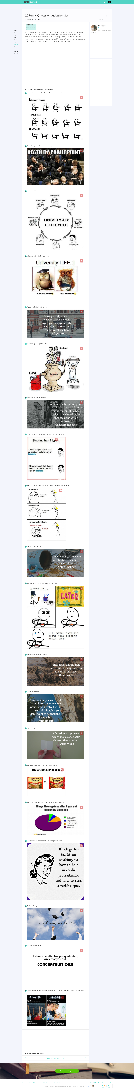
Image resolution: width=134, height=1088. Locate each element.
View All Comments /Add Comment (55, 1058)
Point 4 (15, 30)
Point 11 (16, 46)
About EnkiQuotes (45, 1083)
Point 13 (16, 51)
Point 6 (15, 35)
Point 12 (16, 49)
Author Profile (100, 37)
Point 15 (16, 56)
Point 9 (15, 42)
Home (23, 1083)
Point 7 (15, 37)
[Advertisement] (55, 54)
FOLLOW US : (93, 1082)
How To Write (58, 1083)
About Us (44, 2)
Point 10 (16, 44)
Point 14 (16, 53)
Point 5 (15, 32)
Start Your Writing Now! (67, 1071)
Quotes (29, 19)
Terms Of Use (33, 1083)
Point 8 (15, 39)
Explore (52, 2)
